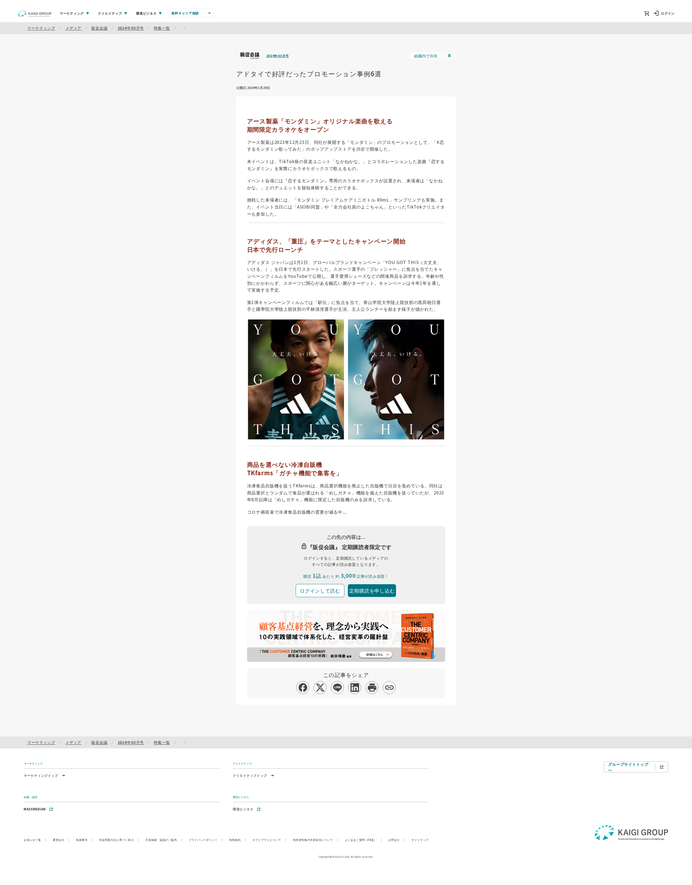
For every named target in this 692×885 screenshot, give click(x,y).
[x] (320, 688)
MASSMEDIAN (35, 809)
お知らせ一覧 (35, 840)
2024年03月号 (131, 28)
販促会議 (99, 28)
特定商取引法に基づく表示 (119, 840)
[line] (337, 688)
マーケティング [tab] (72, 13)
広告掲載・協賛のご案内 (163, 840)
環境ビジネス (243, 809)
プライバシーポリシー (206, 840)
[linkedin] (355, 688)
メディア (73, 28)
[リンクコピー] (389, 688)
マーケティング (41, 28)
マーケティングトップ (41, 775)
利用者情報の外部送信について (315, 840)
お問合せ (396, 840)
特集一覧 (162, 28)
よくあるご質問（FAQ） (363, 840)
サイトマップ (420, 840)
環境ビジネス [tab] (146, 13)
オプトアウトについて (269, 840)
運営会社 (61, 840)
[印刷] (372, 688)
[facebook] (303, 688)
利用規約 (237, 840)
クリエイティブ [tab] (110, 13)
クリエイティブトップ (250, 775)
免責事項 (84, 840)
